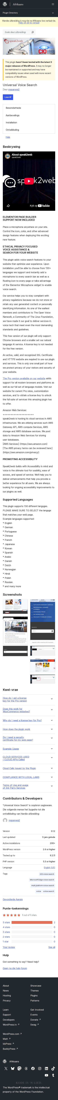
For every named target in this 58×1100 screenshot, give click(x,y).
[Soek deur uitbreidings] (32, 32)
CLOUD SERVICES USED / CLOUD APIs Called (16, 758)
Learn (6, 1009)
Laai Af (8, 97)
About (6, 985)
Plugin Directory (10, 13)
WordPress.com (12, 1034)
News (6, 990)
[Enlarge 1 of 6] (24, 603)
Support (7, 1014)
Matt (7, 1038)
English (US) (49, 867)
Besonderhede (13, 107)
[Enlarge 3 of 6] (51, 603)
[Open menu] (53, 4)
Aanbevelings (12, 115)
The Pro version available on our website (24, 378)
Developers (8, 1019)
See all (51, 947)
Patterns (34, 1000)
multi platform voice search (42, 885)
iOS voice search (47, 874)
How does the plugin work (16, 729)
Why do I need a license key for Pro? (22, 720)
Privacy (7, 1000)
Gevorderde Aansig (13, 899)
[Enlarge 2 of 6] (24, 620)
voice (38, 891)
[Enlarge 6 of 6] (51, 678)
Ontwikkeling (12, 129)
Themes (34, 990)
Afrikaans (14, 1061)
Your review (9, 947)
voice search (48, 891)
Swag (34, 1024)
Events (34, 1014)
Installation (11, 122)
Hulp (8, 137)
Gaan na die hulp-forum (15, 968)
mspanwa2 (13, 89)
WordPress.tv (11, 1024)
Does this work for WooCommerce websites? (16, 710)
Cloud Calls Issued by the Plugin (19, 768)
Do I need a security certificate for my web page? (18, 738)
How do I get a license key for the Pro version (15, 699)
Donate (35, 1019)
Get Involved (37, 1009)
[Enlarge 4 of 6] (51, 649)
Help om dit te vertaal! (29, 23)
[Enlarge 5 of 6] (51, 661)
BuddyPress (10, 1048)
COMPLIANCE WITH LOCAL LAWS (21, 777)
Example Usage (11, 748)
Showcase (35, 985)
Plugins (34, 995)
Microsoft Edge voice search (42, 880)
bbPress (8, 1043)
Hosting (7, 995)
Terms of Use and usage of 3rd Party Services (15, 786)
